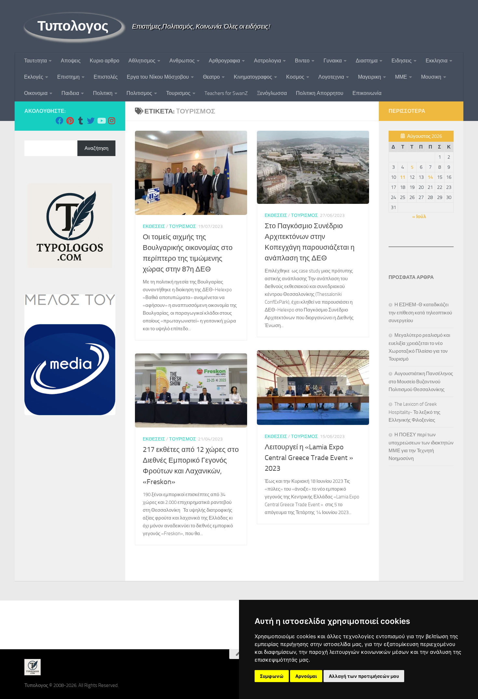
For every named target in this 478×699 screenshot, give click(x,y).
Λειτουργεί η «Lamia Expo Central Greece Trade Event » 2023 (309, 458)
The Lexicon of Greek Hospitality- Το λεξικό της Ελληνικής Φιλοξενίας (414, 412)
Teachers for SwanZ (226, 93)
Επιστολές (106, 77)
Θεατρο (211, 77)
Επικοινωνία (366, 93)
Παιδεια (70, 93)
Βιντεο (302, 61)
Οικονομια (35, 93)
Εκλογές (33, 77)
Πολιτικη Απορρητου (319, 93)
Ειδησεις (402, 61)
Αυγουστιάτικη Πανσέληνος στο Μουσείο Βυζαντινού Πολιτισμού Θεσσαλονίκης (421, 381)
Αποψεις (71, 61)
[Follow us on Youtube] (101, 121)
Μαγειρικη (369, 77)
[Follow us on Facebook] (59, 121)
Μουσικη (431, 77)
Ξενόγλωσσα (272, 93)
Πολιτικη (103, 93)
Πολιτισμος (139, 93)
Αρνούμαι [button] (306, 676)
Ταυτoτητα (35, 61)
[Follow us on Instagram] (111, 121)
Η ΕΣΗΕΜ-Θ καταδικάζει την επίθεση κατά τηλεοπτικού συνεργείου (420, 312)
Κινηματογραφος (253, 77)
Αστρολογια (267, 61)
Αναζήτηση (96, 148)
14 (430, 177)
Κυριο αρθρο (104, 61)
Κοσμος (295, 77)
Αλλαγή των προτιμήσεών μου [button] (364, 676)
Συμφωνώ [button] (272, 676)
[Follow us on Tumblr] (80, 121)
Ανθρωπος (182, 61)
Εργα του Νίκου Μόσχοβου (158, 77)
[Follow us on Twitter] (91, 121)
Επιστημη (68, 77)
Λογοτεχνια (331, 77)
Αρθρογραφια (224, 61)
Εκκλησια (436, 61)
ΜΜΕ (401, 77)
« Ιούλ (419, 216)
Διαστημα (367, 61)
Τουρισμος (178, 93)
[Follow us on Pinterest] (70, 121)
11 (402, 177)
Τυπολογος (73, 26)
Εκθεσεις (154, 226)
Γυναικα (333, 61)
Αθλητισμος (141, 61)
